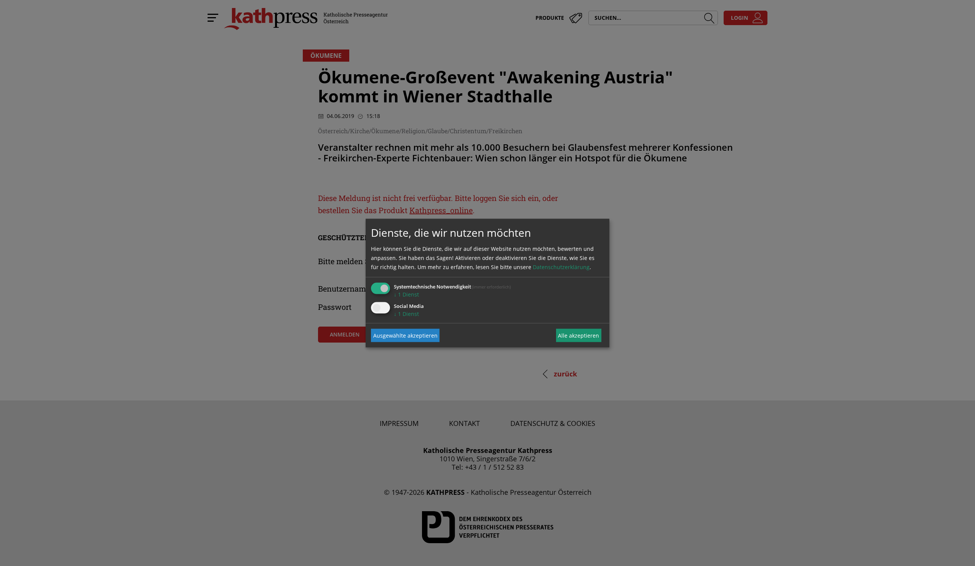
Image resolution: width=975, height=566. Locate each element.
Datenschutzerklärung (561, 267)
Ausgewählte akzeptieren (405, 335)
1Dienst (406, 294)
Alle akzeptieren (578, 335)
